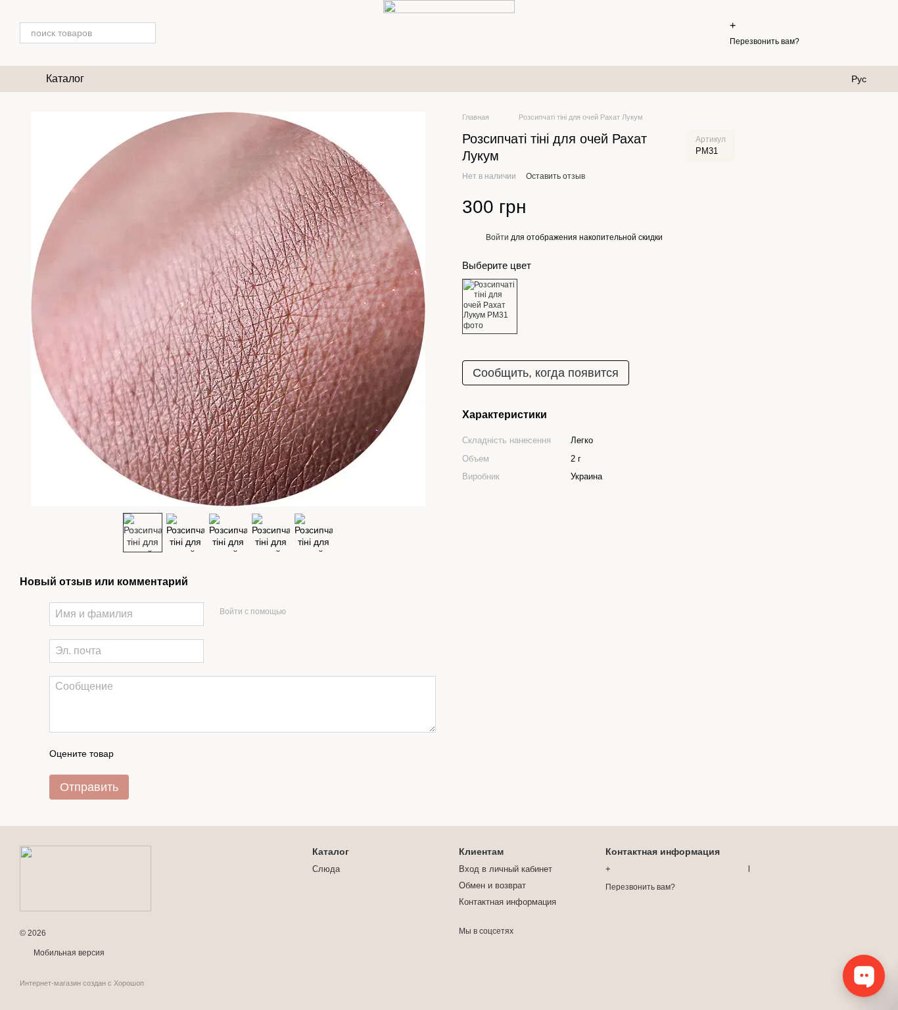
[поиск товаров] (145, 32)
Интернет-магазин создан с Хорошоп (82, 983)
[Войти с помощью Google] (321, 612)
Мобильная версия (68, 952)
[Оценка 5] (219, 753)
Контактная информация (507, 902)
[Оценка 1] (135, 753)
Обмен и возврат (492, 885)
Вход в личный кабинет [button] (505, 869)
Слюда (326, 869)
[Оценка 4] (198, 753)
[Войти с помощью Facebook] (300, 612)
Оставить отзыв (555, 176)
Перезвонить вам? (764, 41)
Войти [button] (497, 237)
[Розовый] (489, 305)
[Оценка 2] (156, 753)
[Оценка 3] (177, 753)
